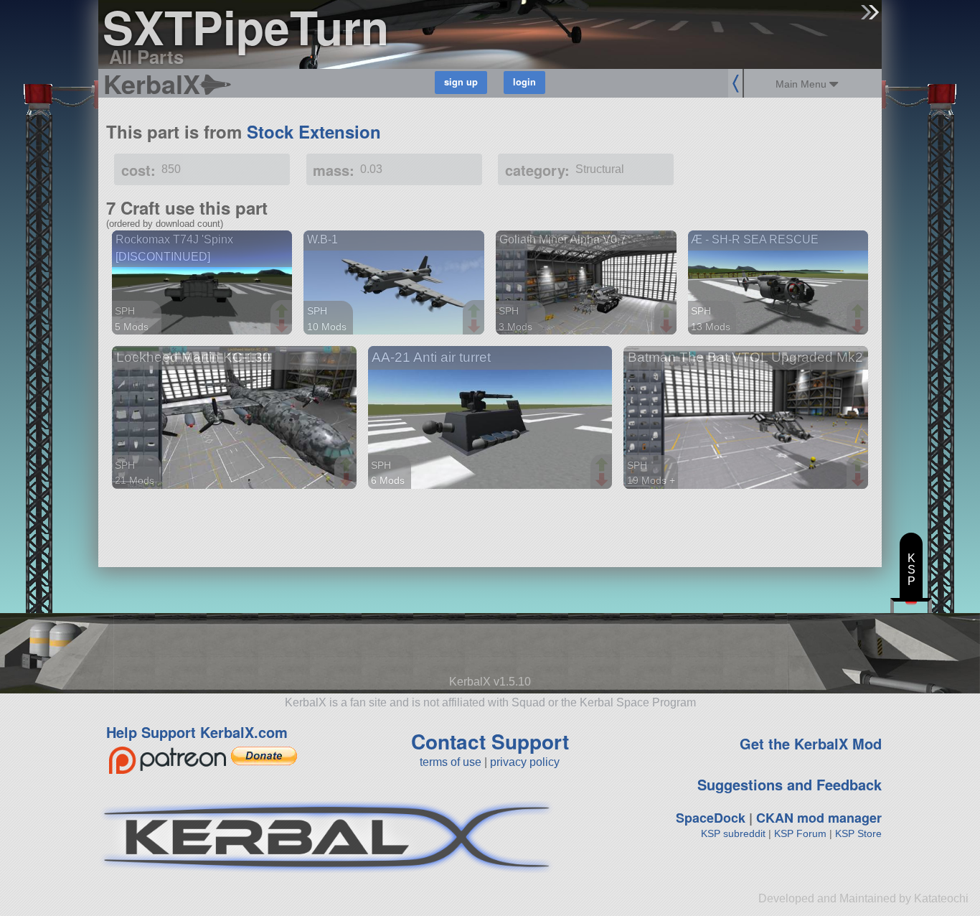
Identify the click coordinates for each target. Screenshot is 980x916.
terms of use (450, 762)
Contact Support (490, 741)
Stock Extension (314, 131)
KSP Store (858, 833)
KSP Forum (800, 833)
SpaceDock (710, 817)
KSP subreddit (733, 833)
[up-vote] (283, 312)
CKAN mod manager (819, 817)
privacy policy (525, 762)
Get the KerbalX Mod (811, 743)
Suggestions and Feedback (789, 784)
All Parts (146, 56)
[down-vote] (283, 326)
